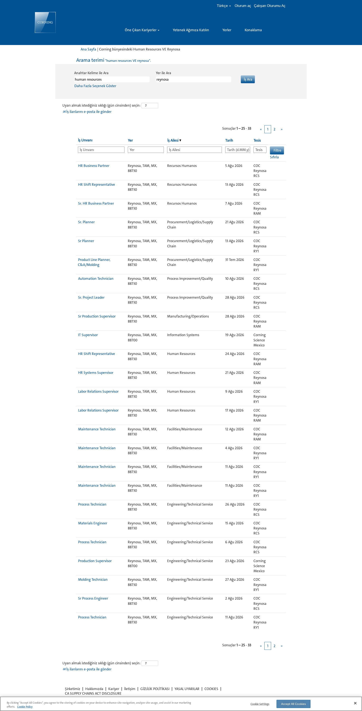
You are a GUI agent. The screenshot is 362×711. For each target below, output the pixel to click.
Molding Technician (93, 579)
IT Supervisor (88, 335)
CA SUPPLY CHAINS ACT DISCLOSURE (93, 693)
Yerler (226, 30)
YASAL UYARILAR (187, 688)
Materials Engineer (92, 523)
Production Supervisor (95, 561)
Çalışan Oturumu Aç (270, 6)
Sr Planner (86, 241)
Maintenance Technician (97, 429)
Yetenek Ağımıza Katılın (191, 30)
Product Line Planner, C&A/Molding (94, 262)
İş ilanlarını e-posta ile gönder (88, 111)
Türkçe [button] (223, 6)
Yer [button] (130, 140)
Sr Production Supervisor (97, 316)
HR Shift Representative (96, 184)
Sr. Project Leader (91, 297)
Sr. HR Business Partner (96, 203)
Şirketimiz (72, 688)
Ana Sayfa (88, 49)
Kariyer (113, 688)
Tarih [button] (229, 140)
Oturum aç (243, 6)
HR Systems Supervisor (95, 372)
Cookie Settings (260, 704)
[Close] (355, 703)
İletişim (129, 688)
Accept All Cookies (293, 704)
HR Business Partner (93, 165)
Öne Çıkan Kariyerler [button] (141, 30)
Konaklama (253, 30)
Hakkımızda (94, 688)
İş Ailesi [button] (173, 140)
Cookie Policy (24, 706)
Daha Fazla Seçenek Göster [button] (95, 86)
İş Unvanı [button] (85, 140)
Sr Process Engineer (93, 598)
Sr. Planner (86, 222)
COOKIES (211, 688)
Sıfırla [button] (274, 157)
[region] (181, 704)
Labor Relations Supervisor (98, 391)
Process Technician (92, 504)
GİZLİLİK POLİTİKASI (154, 688)
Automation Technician (96, 278)
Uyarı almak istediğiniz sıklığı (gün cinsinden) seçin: (101, 105)
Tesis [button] (257, 140)
